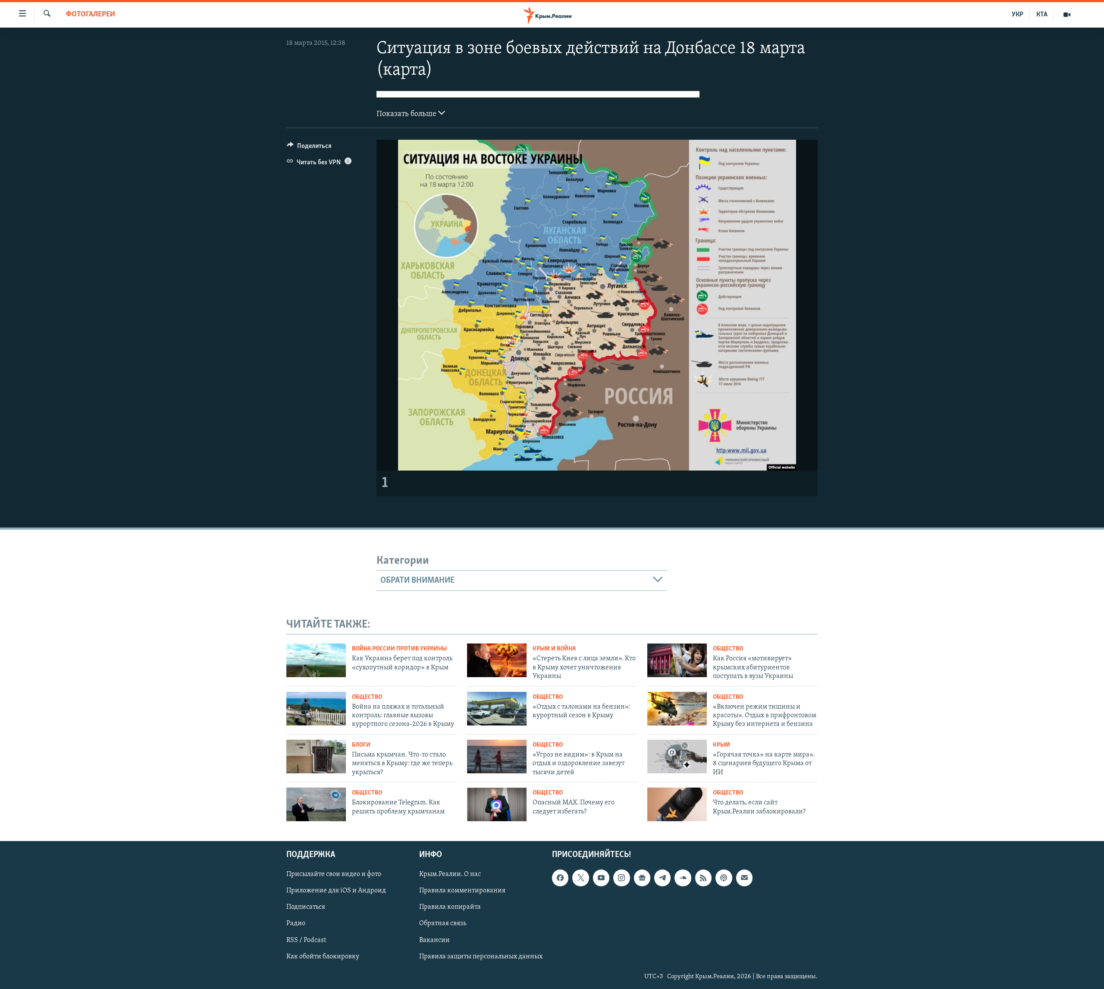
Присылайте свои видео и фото (333, 874)
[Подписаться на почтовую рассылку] (744, 878)
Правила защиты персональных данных (481, 956)
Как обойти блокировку (322, 956)
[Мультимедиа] (1067, 15)
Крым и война (554, 649)
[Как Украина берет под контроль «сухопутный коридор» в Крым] (316, 660)
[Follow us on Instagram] (621, 878)
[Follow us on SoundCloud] (682, 878)
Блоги (361, 745)
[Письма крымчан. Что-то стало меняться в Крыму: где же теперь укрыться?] (316, 756)
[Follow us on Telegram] (662, 878)
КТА (1042, 14)
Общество (728, 649)
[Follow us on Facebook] (560, 878)
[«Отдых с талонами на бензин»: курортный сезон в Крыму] (497, 708)
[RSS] (703, 878)
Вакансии (434, 939)
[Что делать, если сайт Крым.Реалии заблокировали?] (677, 804)
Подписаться (305, 907)
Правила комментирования (462, 890)
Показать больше (407, 114)
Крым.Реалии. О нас (450, 874)
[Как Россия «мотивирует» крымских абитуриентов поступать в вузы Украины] (677, 660)
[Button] (309, 148)
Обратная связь (442, 923)
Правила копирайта (450, 907)
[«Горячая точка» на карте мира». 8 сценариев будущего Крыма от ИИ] (677, 756)
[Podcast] (723, 878)
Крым (721, 745)
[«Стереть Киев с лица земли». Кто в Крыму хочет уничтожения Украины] (497, 660)
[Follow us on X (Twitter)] (580, 878)
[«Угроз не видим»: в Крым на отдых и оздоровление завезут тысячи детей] (497, 756)
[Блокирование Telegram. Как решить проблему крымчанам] (316, 804)
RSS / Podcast (306, 939)
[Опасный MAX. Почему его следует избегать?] (497, 804)
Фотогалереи (90, 15)
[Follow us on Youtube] (601, 878)
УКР (1017, 14)
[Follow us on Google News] (642, 878)
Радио (295, 923)
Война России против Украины (399, 649)
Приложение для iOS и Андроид (336, 890)
